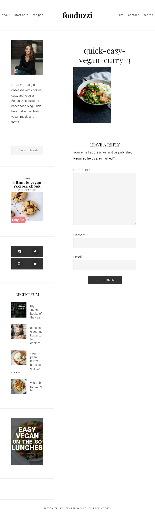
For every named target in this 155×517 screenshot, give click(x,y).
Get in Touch (103, 508)
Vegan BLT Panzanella (36, 386)
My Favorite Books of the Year (36, 311)
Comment (82, 170)
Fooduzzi (77, 15)
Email (78, 257)
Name (79, 235)
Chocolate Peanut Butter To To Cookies (36, 335)
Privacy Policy (82, 508)
